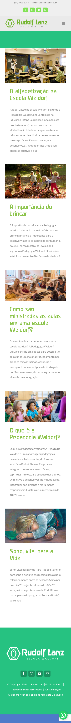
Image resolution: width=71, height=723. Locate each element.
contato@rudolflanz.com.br (44, 2)
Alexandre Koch (16, 694)
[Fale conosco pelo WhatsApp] (63, 715)
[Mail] (47, 674)
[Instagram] (31, 674)
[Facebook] (24, 674)
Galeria (35, 65)
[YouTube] (39, 674)
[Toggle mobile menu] (64, 23)
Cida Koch (57, 694)
